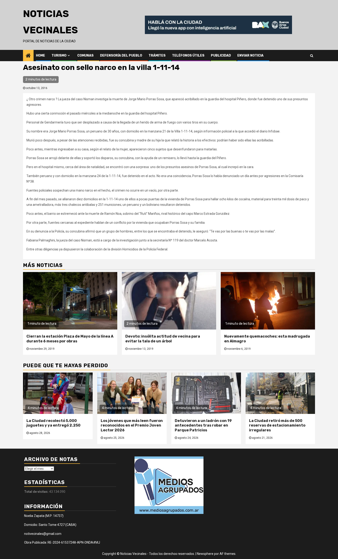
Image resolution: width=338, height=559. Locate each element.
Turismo (59, 55)
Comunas (85, 55)
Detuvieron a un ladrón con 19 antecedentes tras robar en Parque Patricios (203, 426)
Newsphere (205, 554)
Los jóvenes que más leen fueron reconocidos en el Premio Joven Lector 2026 (132, 426)
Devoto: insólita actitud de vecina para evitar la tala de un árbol (162, 338)
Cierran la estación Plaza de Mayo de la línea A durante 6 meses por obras (69, 338)
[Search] (312, 55)
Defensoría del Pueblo (121, 55)
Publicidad (221, 55)
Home (40, 55)
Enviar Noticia (250, 55)
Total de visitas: (36, 491)
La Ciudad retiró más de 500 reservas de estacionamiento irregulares (277, 426)
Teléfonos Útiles (188, 55)
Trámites (157, 55)
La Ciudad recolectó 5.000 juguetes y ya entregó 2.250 (53, 423)
